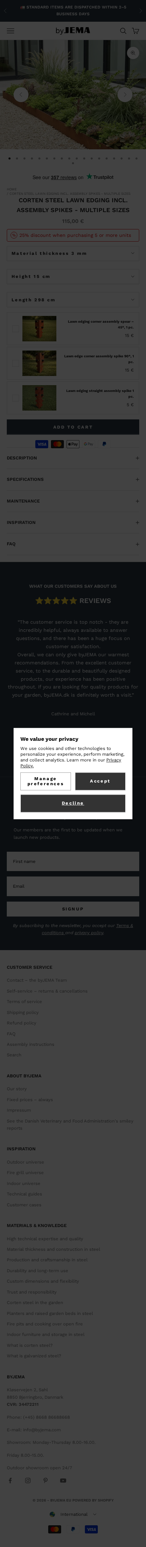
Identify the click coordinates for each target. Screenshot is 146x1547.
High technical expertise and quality (45, 1238)
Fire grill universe (25, 1172)
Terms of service (24, 1001)
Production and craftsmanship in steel (47, 1259)
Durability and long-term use (37, 1270)
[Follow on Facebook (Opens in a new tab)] (10, 1480)
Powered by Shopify (93, 1500)
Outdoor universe (25, 1162)
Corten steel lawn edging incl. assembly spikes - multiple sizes (70, 193)
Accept (100, 781)
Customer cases (24, 1204)
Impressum (19, 1110)
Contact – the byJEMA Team (37, 980)
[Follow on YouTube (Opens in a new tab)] (63, 1480)
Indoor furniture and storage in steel (46, 1334)
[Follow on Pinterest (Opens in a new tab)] (45, 1480)
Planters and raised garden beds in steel (50, 1313)
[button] (73, 1514)
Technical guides (24, 1193)
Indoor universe (23, 1183)
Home (12, 189)
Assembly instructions (30, 1044)
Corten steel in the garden (35, 1302)
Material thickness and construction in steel (53, 1249)
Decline (73, 803)
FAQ (11, 1033)
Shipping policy (23, 1012)
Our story (17, 1088)
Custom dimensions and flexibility (43, 1281)
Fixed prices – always (30, 1099)
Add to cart (73, 427)
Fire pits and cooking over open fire (45, 1323)
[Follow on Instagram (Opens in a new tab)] (27, 1480)
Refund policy (21, 1022)
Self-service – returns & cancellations (47, 991)
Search (14, 1054)
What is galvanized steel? (34, 1355)
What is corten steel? (30, 1345)
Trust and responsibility (32, 1292)
